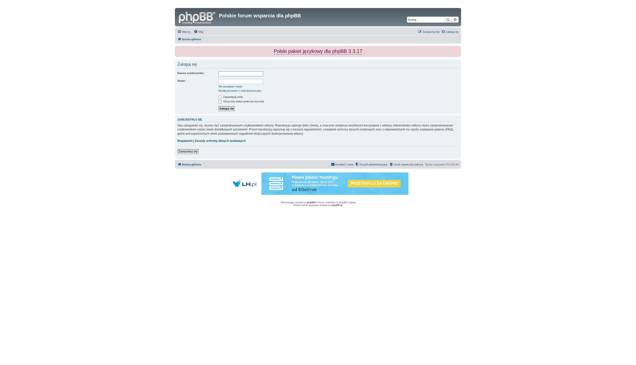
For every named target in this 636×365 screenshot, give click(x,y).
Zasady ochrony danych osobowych (220, 141)
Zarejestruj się (188, 151)
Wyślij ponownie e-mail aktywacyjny (239, 90)
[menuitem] (199, 32)
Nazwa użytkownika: (190, 73)
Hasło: (181, 80)
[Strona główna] (197, 17)
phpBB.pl (337, 205)
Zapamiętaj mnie (232, 96)
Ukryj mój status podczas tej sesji (243, 101)
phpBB (311, 202)
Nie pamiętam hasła (230, 86)
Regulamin (185, 141)
